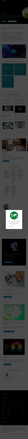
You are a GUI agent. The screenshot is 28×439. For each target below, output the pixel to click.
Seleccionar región (10, 226)
